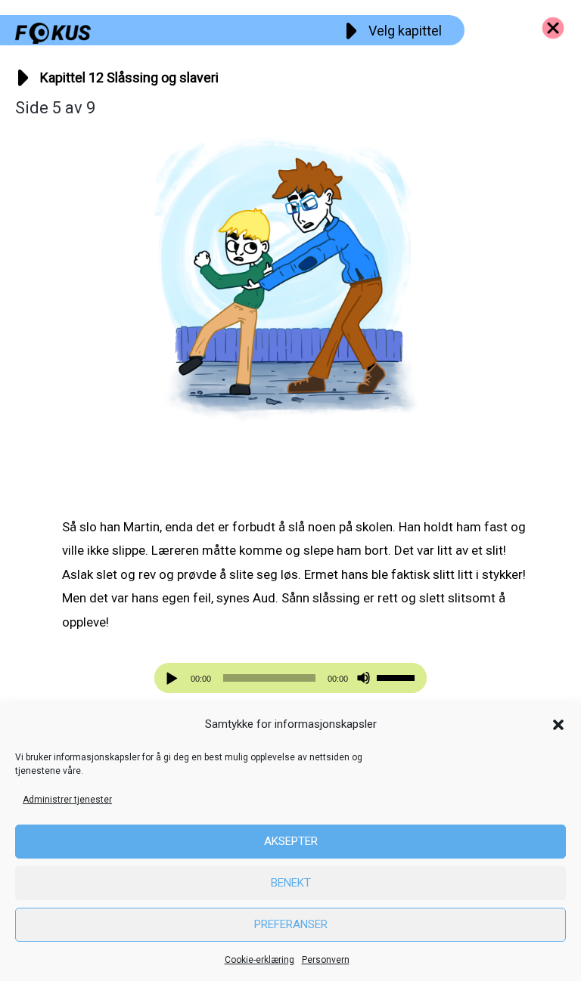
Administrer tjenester (67, 799)
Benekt (291, 883)
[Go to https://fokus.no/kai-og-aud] (553, 28)
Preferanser (291, 924)
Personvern (326, 960)
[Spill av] (174, 678)
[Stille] (363, 678)
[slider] (398, 676)
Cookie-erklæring (259, 960)
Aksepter (291, 841)
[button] (558, 724)
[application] (290, 678)
